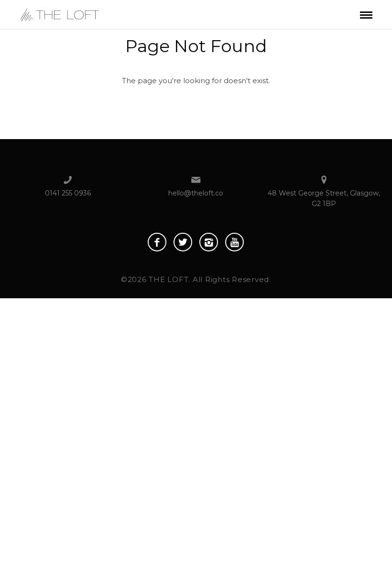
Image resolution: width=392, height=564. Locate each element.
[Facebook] (157, 242)
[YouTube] (234, 242)
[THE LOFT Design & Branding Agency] (59, 13)
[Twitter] (183, 242)
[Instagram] (208, 242)
